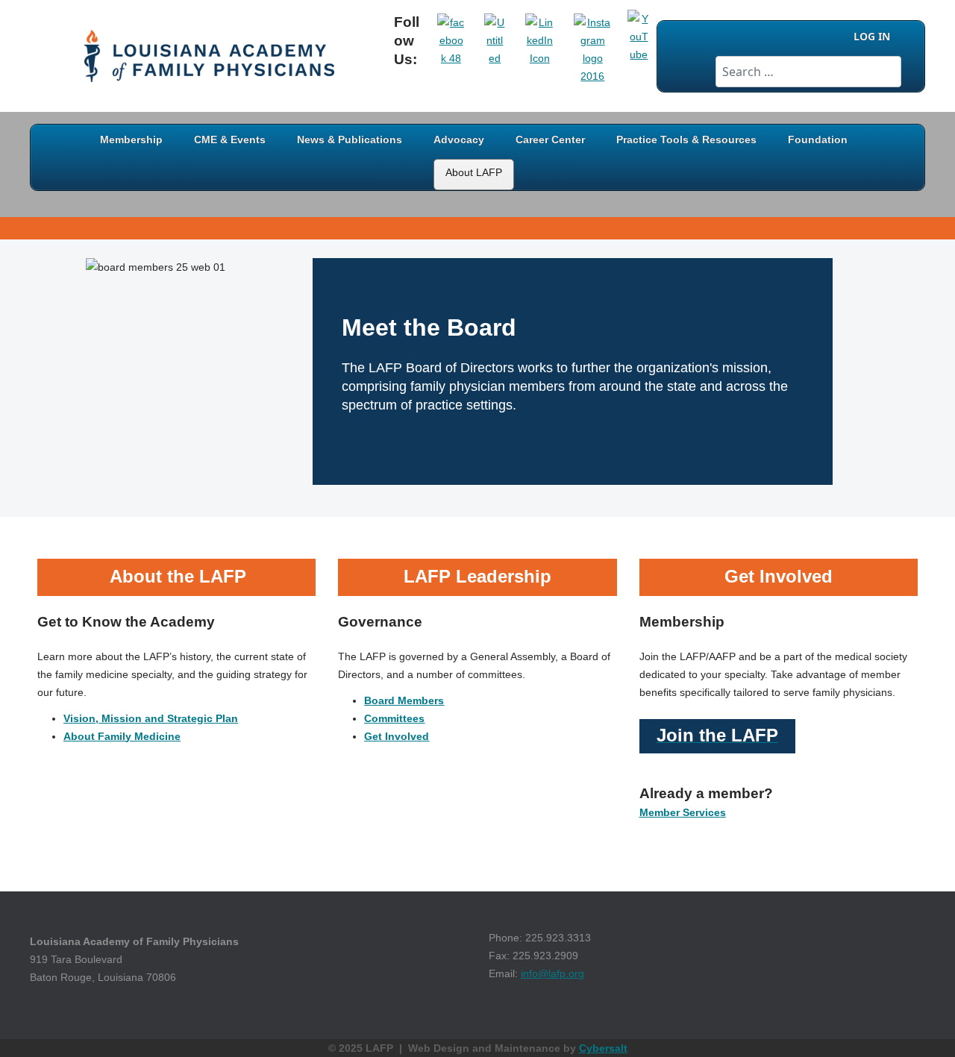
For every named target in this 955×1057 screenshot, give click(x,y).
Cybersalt (603, 1048)
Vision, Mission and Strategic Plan (150, 718)
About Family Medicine (122, 736)
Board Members (404, 700)
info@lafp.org (552, 973)
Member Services (682, 812)
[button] (921, 1023)
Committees (394, 718)
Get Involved (396, 736)
